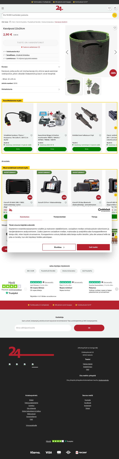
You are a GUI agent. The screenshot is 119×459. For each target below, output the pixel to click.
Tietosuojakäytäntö (31, 403)
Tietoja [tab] (94, 217)
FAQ (87, 369)
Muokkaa (57, 247)
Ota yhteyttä (31, 408)
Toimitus (31, 405)
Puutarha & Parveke (34, 22)
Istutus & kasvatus (47, 22)
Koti (13, 22)
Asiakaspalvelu (104, 380)
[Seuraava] (115, 127)
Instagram (87, 405)
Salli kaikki (93, 247)
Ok (89, 328)
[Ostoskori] (115, 8)
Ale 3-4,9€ (30, 271)
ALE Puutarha (87, 271)
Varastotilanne (31, 416)
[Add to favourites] (115, 28)
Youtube (88, 400)
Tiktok (88, 408)
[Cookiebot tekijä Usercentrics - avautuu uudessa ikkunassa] (100, 210)
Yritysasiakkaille (31, 425)
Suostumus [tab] (24, 217)
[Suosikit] (109, 8)
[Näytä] (59, 89)
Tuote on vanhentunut (30, 42)
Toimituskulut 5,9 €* (81, 2)
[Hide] (59, 67)
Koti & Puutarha (21, 22)
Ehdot (31, 400)
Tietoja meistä (87, 364)
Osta (18, 149)
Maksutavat (31, 414)
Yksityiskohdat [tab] (59, 217)
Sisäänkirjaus (87, 367)
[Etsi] (114, 15)
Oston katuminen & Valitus (31, 411)
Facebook (87, 403)
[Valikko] (3, 8)
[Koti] (59, 8)
